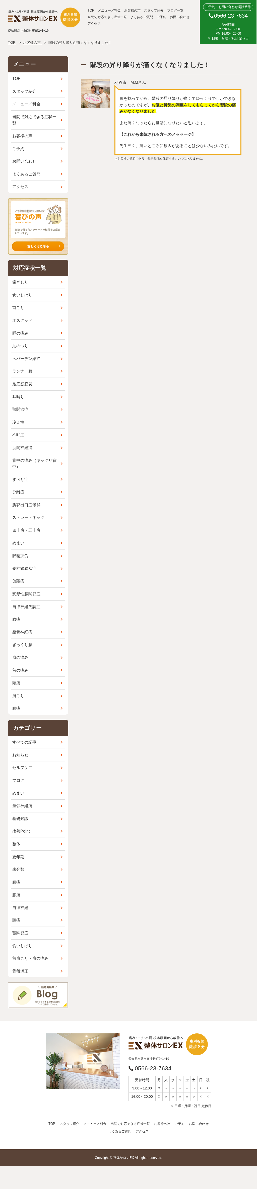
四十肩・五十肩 (26, 530)
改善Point (21, 831)
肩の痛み (20, 657)
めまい (18, 543)
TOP (91, 10)
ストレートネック (28, 517)
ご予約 (161, 17)
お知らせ (20, 755)
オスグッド (22, 320)
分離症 (18, 492)
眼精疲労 (20, 556)
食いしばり (22, 295)
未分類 (18, 869)
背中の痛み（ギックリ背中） (34, 463)
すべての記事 (24, 742)
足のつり (20, 346)
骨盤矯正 (20, 971)
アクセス (94, 23)
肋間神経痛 (22, 447)
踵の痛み (20, 333)
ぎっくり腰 (22, 645)
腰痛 (16, 708)
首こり (18, 307)
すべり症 (20, 479)
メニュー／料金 (109, 10)
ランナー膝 (22, 371)
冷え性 (18, 422)
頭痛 (16, 683)
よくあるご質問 (141, 17)
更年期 (18, 857)
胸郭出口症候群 (26, 505)
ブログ (18, 780)
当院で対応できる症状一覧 (107, 17)
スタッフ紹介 (154, 10)
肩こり (18, 696)
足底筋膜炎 (22, 384)
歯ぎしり (20, 282)
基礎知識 (20, 818)
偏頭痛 (18, 581)
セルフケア (22, 767)
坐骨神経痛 (22, 632)
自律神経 (20, 907)
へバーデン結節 (26, 358)
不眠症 (18, 435)
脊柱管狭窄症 (24, 568)
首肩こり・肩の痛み (30, 958)
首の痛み (20, 670)
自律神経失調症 (26, 607)
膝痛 (16, 619)
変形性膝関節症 (26, 594)
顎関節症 (20, 409)
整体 (16, 844)
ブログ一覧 (175, 10)
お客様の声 (132, 10)
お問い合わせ (179, 17)
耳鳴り (18, 397)
